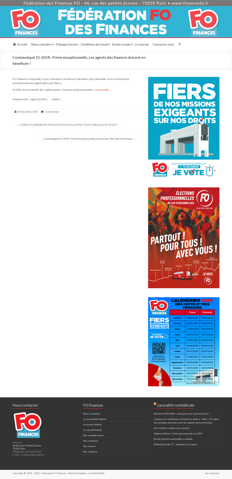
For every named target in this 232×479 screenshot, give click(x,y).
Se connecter (212, 473)
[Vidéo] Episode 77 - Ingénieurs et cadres (176, 444)
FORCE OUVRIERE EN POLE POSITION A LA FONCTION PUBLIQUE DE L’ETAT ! (67, 124)
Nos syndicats (90, 440)
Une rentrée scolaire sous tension (172, 428)
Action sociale (121, 44)
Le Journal (141, 44)
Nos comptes (90, 451)
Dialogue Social (66, 44)
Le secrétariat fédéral (94, 419)
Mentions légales (77, 473)
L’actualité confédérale (175, 405)
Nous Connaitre (91, 413)
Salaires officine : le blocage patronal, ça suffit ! (178, 433)
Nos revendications (93, 435)
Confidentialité (96, 473)
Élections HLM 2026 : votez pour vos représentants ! (182, 413)
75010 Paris (19, 448)
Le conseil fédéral (92, 429)
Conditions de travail (94, 44)
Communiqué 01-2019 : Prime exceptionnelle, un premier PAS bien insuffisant (89, 138)
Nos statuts (89, 446)
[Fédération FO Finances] (116, 1)
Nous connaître (41, 44)
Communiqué (52, 111)
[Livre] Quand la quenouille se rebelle (173, 438)
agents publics (39, 99)
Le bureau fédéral (92, 424)
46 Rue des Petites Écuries (27, 445)
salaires (55, 99)
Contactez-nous (163, 44)
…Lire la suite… (102, 89)
